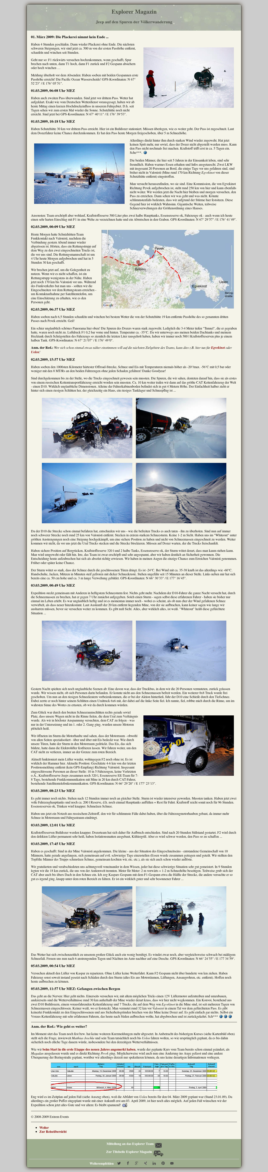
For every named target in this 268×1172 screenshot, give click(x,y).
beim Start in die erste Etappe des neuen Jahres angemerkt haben (89, 1049)
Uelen (35, 352)
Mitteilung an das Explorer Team (130, 1143)
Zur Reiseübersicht (53, 1131)
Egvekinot (218, 347)
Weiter (44, 1127)
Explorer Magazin (134, 11)
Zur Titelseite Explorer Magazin (129, 1151)
